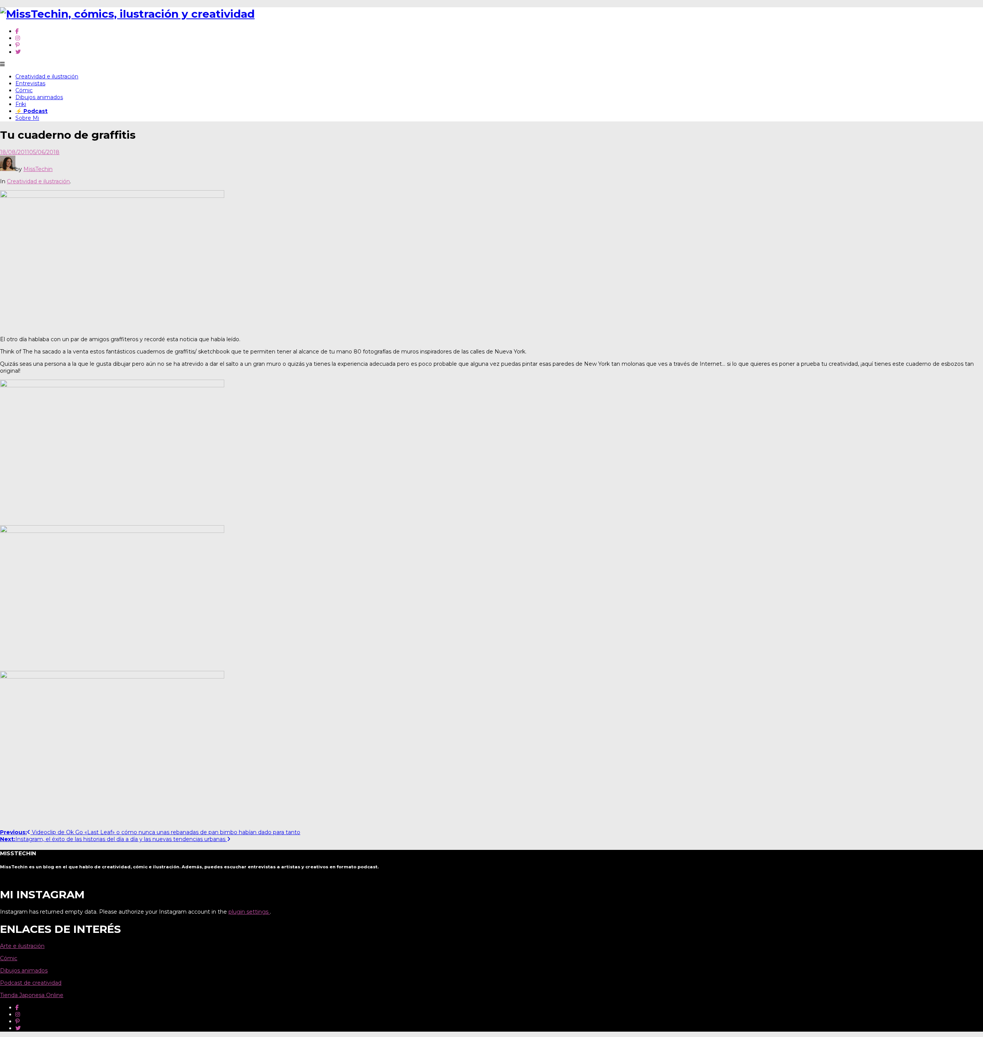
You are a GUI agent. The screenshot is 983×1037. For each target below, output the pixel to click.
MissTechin (38, 169)
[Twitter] (18, 51)
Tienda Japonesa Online (31, 995)
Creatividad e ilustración (46, 76)
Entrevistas (30, 83)
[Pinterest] (17, 44)
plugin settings (249, 911)
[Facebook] (17, 31)
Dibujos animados (39, 97)
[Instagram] (17, 38)
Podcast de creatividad (30, 982)
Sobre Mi (27, 117)
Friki (20, 104)
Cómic (24, 90)
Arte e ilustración (22, 945)
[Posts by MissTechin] (7, 169)
